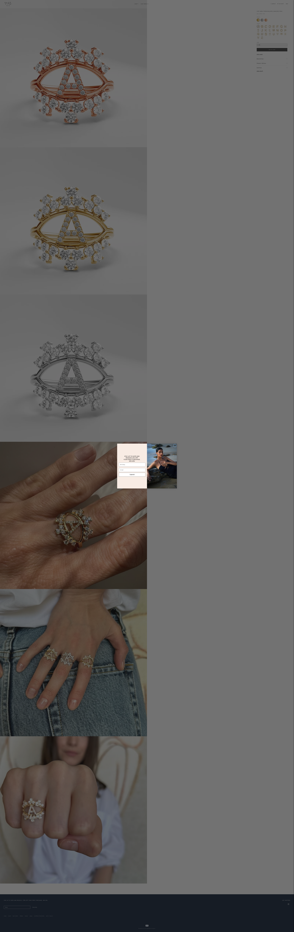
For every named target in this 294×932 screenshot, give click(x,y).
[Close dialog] (175, 445)
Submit (132, 475)
